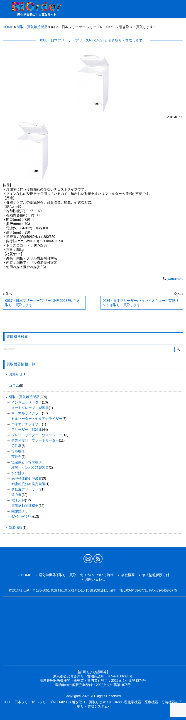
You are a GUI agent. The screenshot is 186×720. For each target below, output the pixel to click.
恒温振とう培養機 (25, 462)
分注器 (16, 446)
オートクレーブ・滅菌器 (30, 408)
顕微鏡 (16, 511)
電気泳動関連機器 (25, 505)
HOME (8, 27)
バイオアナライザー (26, 424)
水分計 (16, 473)
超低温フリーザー (25, 489)
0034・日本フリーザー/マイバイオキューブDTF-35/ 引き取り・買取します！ (140, 303)
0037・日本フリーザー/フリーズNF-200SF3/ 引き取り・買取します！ (42, 303)
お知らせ (15, 374)
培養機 (16, 451)
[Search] (178, 349)
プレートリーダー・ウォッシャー (36, 435)
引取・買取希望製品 (32, 27)
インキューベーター (26, 402)
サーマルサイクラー (26, 413)
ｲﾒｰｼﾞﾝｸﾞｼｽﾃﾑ (22, 516)
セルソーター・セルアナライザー (36, 418)
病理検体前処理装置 (26, 478)
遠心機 (16, 495)
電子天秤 (18, 500)
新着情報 (15, 527)
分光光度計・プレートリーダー (35, 440)
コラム (14, 385)
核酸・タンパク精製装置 (30, 467)
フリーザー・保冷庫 (26, 429)
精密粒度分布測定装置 (28, 484)
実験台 (16, 457)
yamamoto (175, 278)
